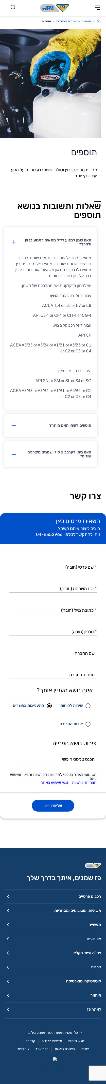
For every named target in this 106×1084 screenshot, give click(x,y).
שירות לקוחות (71, 705)
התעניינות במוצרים (28, 705)
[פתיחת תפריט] (97, 8)
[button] (50, 242)
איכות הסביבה (71, 723)
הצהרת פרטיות (84, 783)
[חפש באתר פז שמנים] (13, 8)
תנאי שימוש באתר (55, 783)
